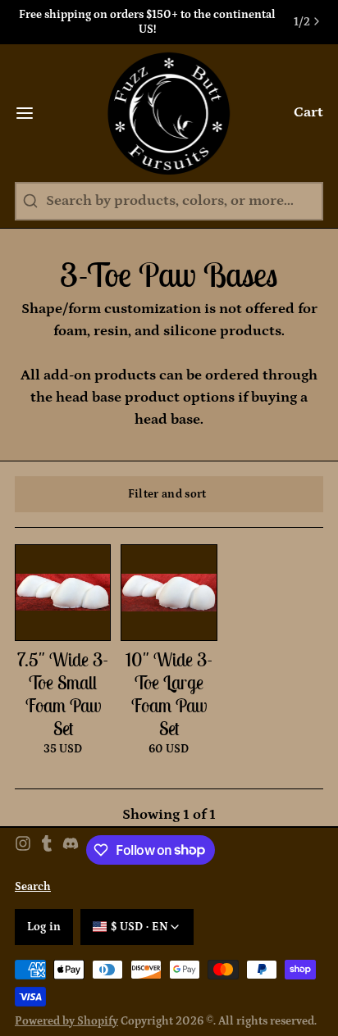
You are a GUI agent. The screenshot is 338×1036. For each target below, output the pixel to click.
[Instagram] (23, 850)
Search (33, 886)
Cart (308, 112)
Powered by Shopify (66, 1021)
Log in (44, 927)
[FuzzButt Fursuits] (169, 113)
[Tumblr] (47, 850)
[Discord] (70, 850)
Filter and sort (167, 494)
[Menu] (32, 113)
